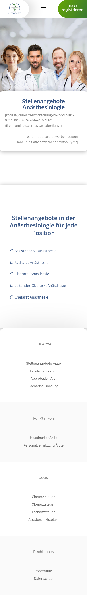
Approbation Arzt (43, 379)
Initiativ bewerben (43, 371)
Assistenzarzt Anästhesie (35, 250)
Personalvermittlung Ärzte (43, 445)
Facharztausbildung (43, 386)
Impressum (43, 571)
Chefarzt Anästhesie (31, 297)
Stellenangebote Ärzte (43, 364)
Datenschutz (43, 579)
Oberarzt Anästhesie (31, 273)
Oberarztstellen (43, 504)
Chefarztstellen (43, 497)
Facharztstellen (43, 512)
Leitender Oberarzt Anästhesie (40, 285)
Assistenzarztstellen (43, 520)
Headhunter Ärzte (43, 438)
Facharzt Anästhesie (31, 262)
